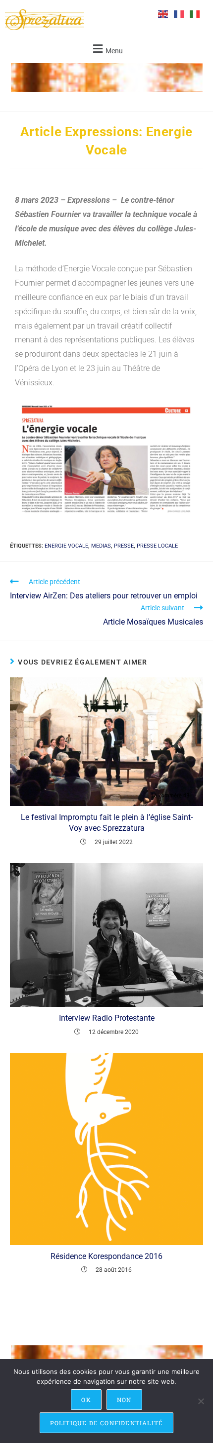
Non (124, 1400)
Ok (86, 1400)
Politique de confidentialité (106, 1423)
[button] (106, 49)
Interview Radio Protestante (107, 1018)
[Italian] (195, 13)
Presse (124, 546)
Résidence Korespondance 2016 (106, 1256)
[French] (179, 13)
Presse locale (157, 546)
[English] (163, 13)
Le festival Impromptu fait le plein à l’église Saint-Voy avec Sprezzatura (107, 823)
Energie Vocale (66, 546)
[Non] (201, 1401)
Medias (101, 546)
